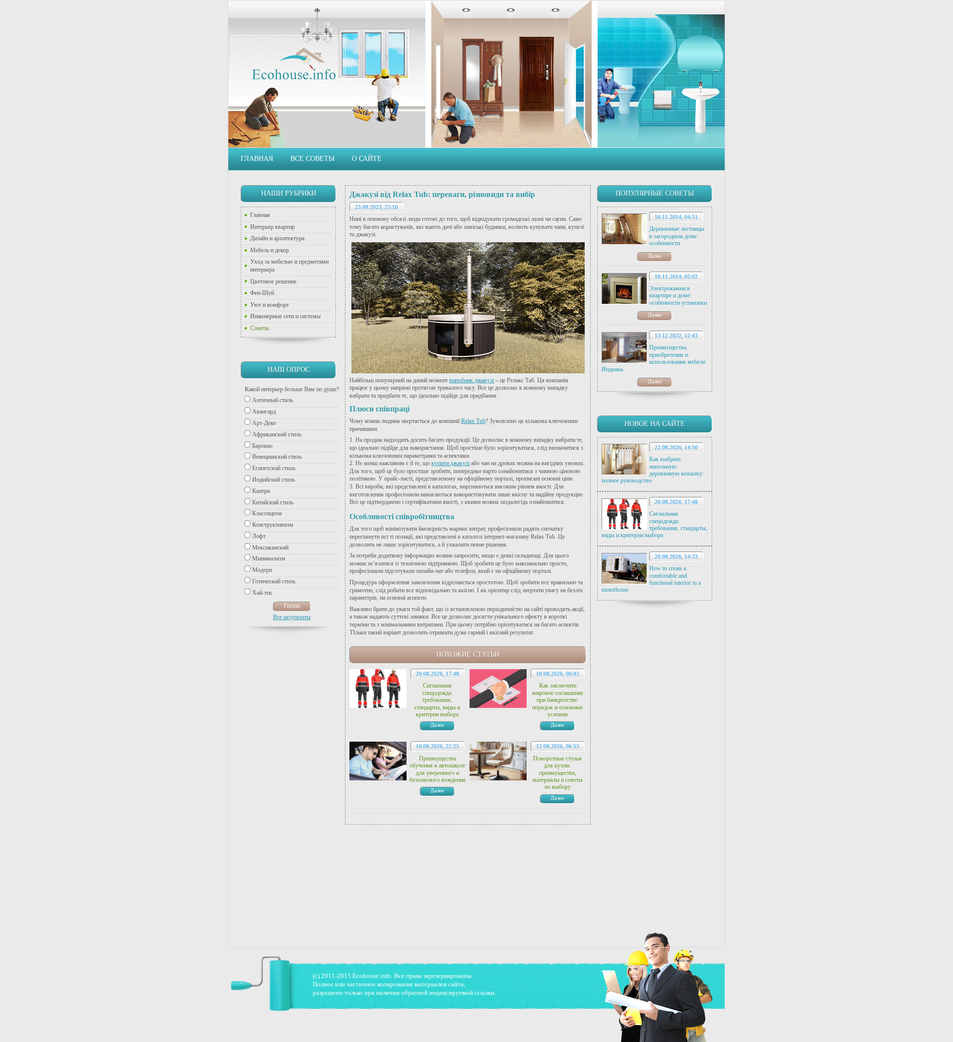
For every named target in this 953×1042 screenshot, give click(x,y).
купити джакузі (450, 463)
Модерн (262, 569)
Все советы (312, 158)
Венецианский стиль (277, 456)
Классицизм (267, 513)
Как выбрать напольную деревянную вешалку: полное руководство (653, 470)
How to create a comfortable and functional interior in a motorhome (651, 579)
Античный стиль (272, 400)
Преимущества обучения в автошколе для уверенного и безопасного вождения (437, 769)
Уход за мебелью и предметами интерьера (289, 265)
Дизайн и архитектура (277, 238)
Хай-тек (262, 592)
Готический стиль (273, 581)
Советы (259, 328)
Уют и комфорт (269, 304)
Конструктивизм (272, 524)
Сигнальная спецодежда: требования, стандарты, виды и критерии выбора (654, 524)
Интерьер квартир (272, 226)
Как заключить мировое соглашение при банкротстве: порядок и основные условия (557, 700)
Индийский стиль (273, 479)
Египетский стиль (273, 468)
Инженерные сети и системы (285, 316)
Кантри (261, 490)
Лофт (259, 536)
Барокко (262, 445)
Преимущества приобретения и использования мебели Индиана (653, 358)
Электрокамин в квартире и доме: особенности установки (678, 295)
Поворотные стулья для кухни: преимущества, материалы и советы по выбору (558, 773)
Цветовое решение (273, 281)
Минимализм (268, 558)
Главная (257, 158)
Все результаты (292, 617)
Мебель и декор (269, 250)
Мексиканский (270, 547)
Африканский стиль (276, 434)
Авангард (264, 411)
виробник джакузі (471, 380)
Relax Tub (473, 420)
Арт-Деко (264, 422)
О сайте (367, 158)
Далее (655, 256)
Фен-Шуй (262, 292)
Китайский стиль (272, 502)
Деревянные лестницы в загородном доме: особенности (676, 236)
